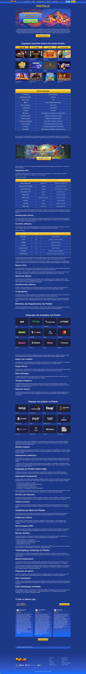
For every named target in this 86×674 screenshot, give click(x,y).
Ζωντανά (35, 47)
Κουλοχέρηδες (63, 47)
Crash (49, 47)
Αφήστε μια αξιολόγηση (64, 604)
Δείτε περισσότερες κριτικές (43, 639)
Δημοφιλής (21, 47)
